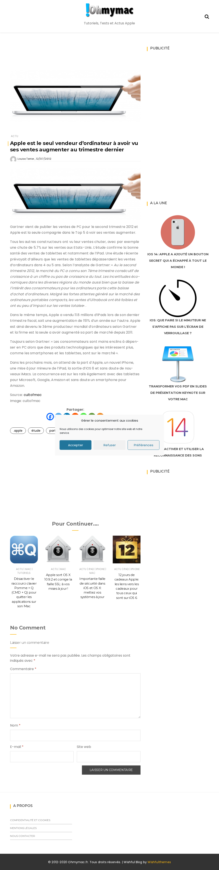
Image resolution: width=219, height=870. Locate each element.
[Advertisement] (88, 56)
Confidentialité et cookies (30, 820)
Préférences (143, 445)
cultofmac (33, 394)
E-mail (17, 746)
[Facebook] (50, 416)
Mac (28, 569)
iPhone (100, 569)
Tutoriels (24, 573)
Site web (84, 746)
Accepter (75, 445)
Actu (14, 136)
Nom (15, 725)
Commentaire (23, 668)
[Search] (207, 16)
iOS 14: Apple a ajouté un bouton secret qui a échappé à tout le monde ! (178, 260)
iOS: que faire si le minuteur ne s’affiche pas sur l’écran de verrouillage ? (178, 326)
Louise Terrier (26, 159)
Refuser (110, 445)
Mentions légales (23, 828)
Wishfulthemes (159, 862)
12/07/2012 (43, 159)
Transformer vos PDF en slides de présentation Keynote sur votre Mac (178, 392)
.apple (17, 430)
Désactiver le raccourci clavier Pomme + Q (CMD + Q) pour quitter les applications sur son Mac (23, 592)
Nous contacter (22, 836)
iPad (91, 569)
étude (35, 430)
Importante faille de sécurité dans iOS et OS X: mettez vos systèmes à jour (92, 588)
